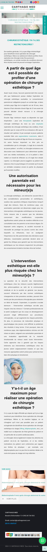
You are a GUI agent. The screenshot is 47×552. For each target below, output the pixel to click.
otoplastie (39, 124)
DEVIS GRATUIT (11, 523)
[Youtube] (36, 3)
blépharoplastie (30, 428)
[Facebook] (31, 3)
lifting (22, 428)
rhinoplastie (27, 121)
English (18, 2)
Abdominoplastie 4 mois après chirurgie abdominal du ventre (23, 495)
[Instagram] (33, 3)
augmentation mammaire (28, 136)
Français (21, 2)
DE (16, 2)
